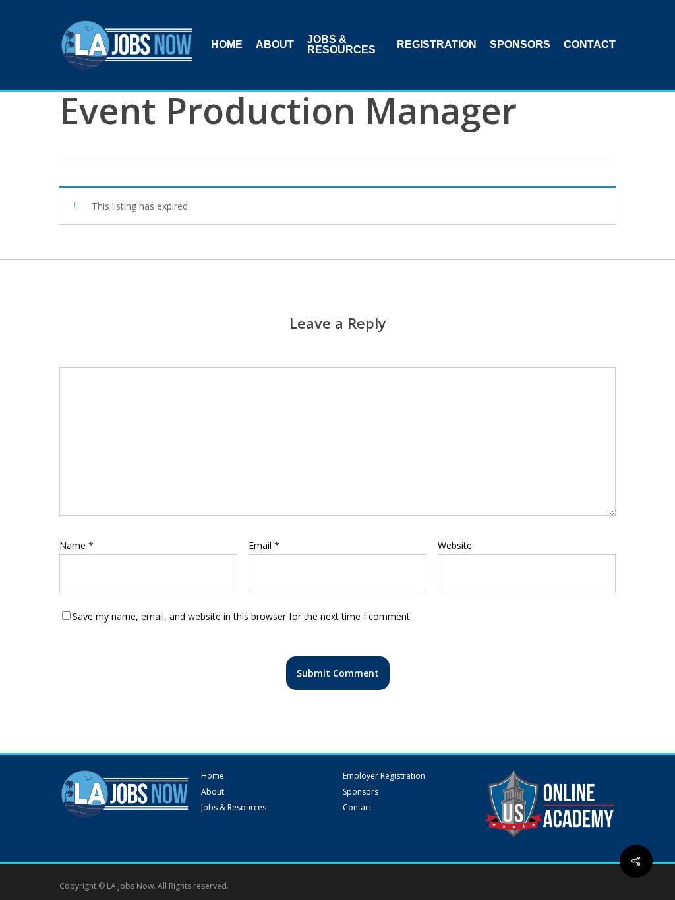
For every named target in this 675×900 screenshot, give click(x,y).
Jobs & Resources (233, 807)
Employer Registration (384, 776)
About (212, 792)
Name (76, 545)
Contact (357, 807)
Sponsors (360, 792)
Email (264, 545)
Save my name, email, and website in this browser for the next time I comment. (242, 616)
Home (212, 776)
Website (455, 545)
